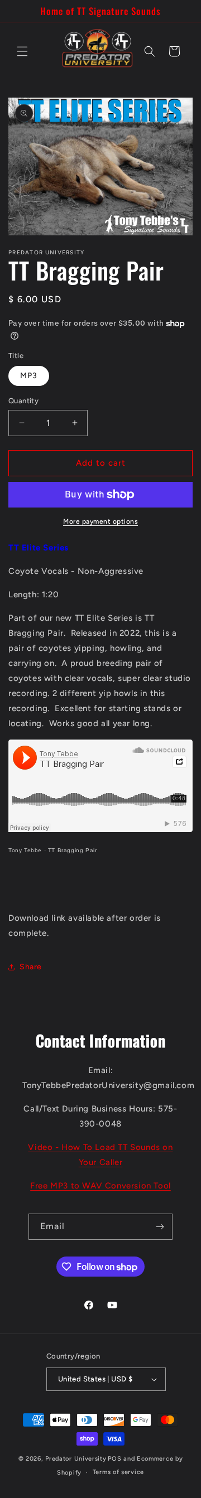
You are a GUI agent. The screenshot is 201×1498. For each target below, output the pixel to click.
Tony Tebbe (25, 850)
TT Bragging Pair (72, 850)
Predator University (75, 1458)
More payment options (100, 521)
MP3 (28, 375)
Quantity (23, 401)
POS (114, 1458)
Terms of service (118, 1472)
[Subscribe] (159, 1227)
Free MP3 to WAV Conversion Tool (100, 1186)
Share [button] (31, 967)
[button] (22, 51)
